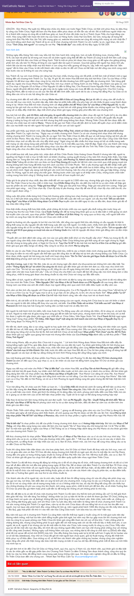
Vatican (31, 6)
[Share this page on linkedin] (124, 13)
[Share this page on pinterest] (107, 13)
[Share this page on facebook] (101, 13)
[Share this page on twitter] (118, 13)
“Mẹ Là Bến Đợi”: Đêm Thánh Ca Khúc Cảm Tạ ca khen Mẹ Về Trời (50, 571)
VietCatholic (85, 6)
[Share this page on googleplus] (112, 13)
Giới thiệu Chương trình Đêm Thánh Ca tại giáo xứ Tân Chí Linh (49, 580)
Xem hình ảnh (12, 49)
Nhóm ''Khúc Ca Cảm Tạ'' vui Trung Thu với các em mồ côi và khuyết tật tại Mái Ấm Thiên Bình (62, 576)
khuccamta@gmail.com (86, 556)
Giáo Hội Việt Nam (46, 6)
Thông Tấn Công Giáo (67, 6)
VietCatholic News (13, 6)
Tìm (96, 8)
